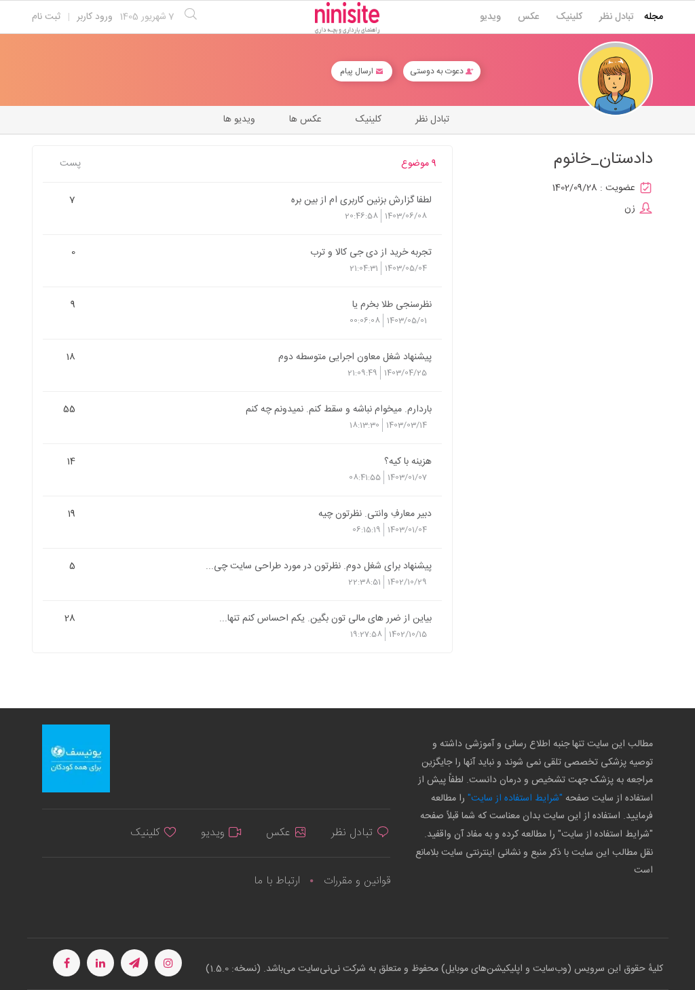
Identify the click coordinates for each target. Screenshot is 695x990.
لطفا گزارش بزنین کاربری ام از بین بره (361, 200)
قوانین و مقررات (357, 881)
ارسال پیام (357, 71)
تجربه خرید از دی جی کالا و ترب (371, 252)
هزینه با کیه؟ (408, 461)
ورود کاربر (95, 17)
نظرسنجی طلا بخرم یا (392, 304)
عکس (528, 17)
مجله (653, 17)
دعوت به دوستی (438, 71)
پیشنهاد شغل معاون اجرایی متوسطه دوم (355, 356)
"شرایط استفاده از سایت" (514, 798)
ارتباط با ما (277, 881)
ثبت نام (46, 17)
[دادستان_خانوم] (616, 79)
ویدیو (490, 17)
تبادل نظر (616, 17)
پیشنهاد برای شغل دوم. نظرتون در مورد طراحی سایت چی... (319, 566)
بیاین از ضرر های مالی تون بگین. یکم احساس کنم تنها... (325, 618)
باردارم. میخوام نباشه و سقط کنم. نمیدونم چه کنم (339, 409)
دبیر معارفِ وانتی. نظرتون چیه (375, 513)
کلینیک (569, 17)
